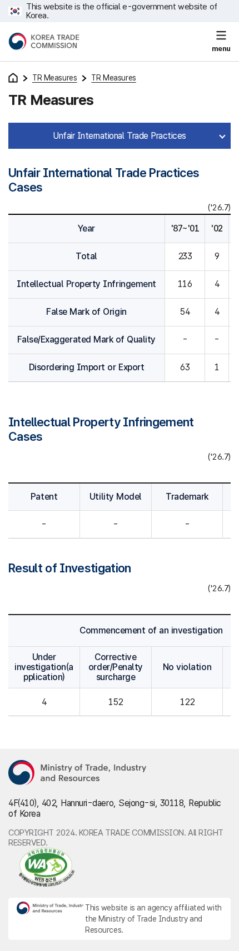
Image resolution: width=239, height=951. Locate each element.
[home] (13, 78)
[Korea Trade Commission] (43, 42)
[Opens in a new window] (77, 773)
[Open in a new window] (41, 867)
